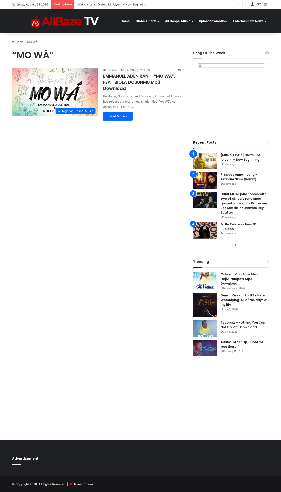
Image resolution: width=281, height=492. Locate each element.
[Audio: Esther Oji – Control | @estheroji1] (205, 348)
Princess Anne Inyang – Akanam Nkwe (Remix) (239, 176)
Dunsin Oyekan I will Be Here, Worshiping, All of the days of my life (244, 300)
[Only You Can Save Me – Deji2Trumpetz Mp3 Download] (205, 280)
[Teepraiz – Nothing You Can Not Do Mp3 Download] (205, 328)
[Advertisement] (231, 398)
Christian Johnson (117, 70)
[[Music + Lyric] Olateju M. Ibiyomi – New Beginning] (205, 161)
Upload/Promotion (213, 21)
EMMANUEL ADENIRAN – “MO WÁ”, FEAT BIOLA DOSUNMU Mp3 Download (139, 82)
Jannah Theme (83, 484)
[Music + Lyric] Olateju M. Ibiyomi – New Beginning (111, 4)
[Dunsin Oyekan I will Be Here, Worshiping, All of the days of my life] (205, 305)
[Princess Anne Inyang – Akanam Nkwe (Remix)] (205, 180)
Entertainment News (248, 21)
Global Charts (146, 21)
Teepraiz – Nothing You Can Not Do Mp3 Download (243, 324)
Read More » (118, 116)
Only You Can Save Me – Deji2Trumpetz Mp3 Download (240, 279)
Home (125, 21)
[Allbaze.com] (65, 20)
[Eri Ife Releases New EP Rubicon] (205, 230)
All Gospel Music (177, 21)
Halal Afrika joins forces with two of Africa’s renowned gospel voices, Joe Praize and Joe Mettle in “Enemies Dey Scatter (244, 203)
